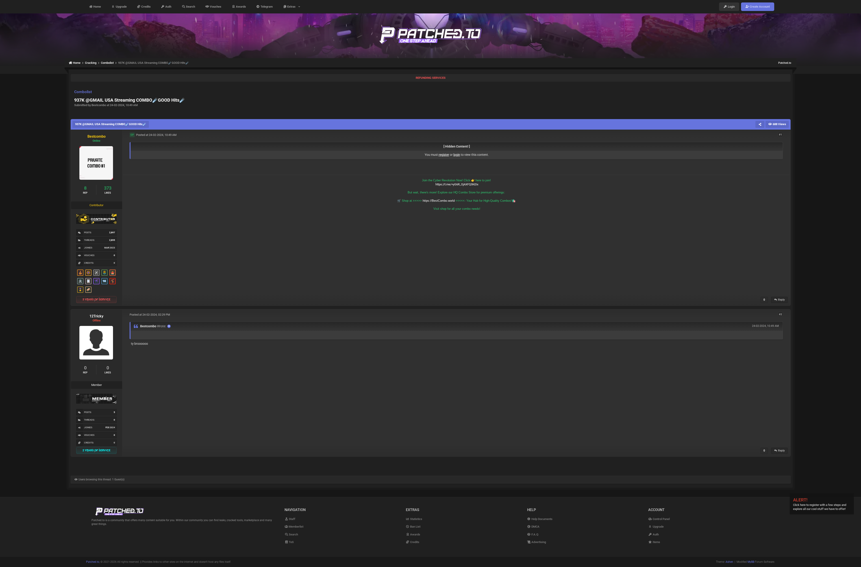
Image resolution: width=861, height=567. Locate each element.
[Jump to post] (169, 326)
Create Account (759, 6)
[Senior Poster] (96, 281)
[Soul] (104, 273)
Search (190, 6)
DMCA (535, 526)
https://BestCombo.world (439, 200)
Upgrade (121, 6)
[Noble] (80, 273)
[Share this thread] (759, 124)
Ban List (414, 526)
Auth (168, 6)
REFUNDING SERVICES (431, 77)
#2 (780, 314)
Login (731, 6)
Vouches (215, 6)
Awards (240, 6)
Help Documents (541, 519)
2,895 (112, 240)
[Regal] (96, 273)
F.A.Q (534, 534)
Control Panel (661, 519)
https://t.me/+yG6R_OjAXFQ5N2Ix (456, 184)
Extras (292, 6)
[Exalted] (112, 273)
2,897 (112, 232)
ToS (291, 542)
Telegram (266, 6)
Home (97, 6)
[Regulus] (112, 281)
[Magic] (88, 273)
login (456, 154)
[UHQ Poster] (88, 290)
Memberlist (295, 526)
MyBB (751, 561)
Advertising (538, 542)
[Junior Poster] (88, 281)
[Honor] (80, 290)
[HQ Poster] (104, 281)
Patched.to (784, 62)
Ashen (729, 561)
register (444, 154)
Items (656, 542)
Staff (291, 519)
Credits (146, 6)
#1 (780, 134)
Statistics (415, 519)
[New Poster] (80, 281)
